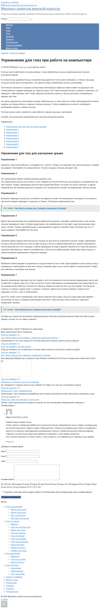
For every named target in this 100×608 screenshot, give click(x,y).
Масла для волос (18, 512)
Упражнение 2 (12, 132)
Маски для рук (17, 562)
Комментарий (7, 479)
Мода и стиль (12, 48)
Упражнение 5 (12, 141)
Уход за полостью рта (20, 527)
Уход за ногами (18, 574)
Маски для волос (18, 509)
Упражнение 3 (12, 135)
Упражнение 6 (12, 144)
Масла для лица (18, 548)
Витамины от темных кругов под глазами (20, 382)
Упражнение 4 (12, 138)
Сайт (3, 461)
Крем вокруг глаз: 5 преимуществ (16, 391)
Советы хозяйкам (14, 45)
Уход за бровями (18, 539)
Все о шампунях (18, 515)
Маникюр (15, 556)
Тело (8, 33)
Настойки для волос (20, 518)
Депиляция (16, 568)
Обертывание (17, 571)
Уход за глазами (26, 67)
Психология (11, 583)
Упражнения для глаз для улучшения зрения (26, 127)
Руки (8, 31)
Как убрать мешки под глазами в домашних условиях (25, 355)
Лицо (8, 28)
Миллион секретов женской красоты (30, 9)
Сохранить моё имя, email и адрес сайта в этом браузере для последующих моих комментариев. (48, 492)
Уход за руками (13, 553)
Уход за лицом (12, 521)
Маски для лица (18, 530)
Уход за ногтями (18, 559)
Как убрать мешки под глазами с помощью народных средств (29, 338)
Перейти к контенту (10, 2)
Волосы (9, 25)
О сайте (4, 599)
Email (4, 456)
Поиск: (4, 19)
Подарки (10, 39)
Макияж (14, 524)
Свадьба (10, 36)
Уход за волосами (14, 507)
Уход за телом (12, 565)
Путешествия (12, 42)
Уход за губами (18, 536)
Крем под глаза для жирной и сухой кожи (20, 399)
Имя (3, 451)
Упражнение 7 (12, 147)
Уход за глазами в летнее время (16, 346)
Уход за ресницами (19, 542)
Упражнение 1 (12, 129)
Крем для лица (17, 545)
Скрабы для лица (18, 550)
